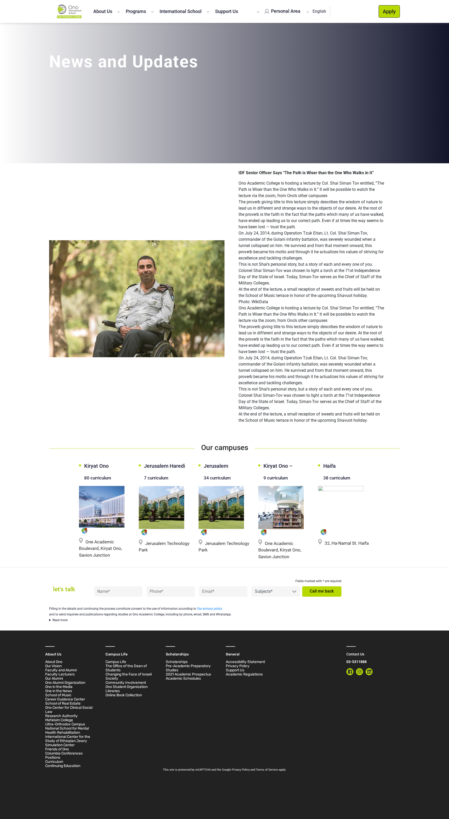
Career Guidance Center (65, 699)
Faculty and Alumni (61, 670)
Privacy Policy (237, 666)
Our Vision (53, 666)
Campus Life (115, 662)
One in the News (58, 691)
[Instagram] (359, 671)
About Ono (53, 662)
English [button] (319, 11)
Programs (136, 11)
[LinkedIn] (369, 671)
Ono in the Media (58, 687)
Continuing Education (62, 766)
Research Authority (61, 716)
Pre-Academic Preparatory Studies (188, 668)
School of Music (58, 695)
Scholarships (177, 662)
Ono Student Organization (126, 687)
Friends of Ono (57, 749)
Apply (389, 11)
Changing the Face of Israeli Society (128, 676)
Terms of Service (267, 769)
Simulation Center (60, 745)
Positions (52, 757)
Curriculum (54, 761)
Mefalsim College (59, 720)
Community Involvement (125, 682)
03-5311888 (356, 662)
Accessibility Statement (245, 662)
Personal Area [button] (285, 11)
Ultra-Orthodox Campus (65, 724)
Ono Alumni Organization (65, 682)
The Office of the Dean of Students (126, 668)
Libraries (112, 691)
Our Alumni (54, 678)
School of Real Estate (63, 703)
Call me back (322, 591)
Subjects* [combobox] (264, 591)
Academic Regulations (244, 674)
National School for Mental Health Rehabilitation (67, 730)
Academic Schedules (183, 678)
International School (181, 11)
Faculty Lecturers (60, 674)
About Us (102, 11)
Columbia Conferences (64, 753)
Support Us (226, 11)
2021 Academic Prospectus (188, 674)
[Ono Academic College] (69, 11)
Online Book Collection (123, 695)
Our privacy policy (209, 608)
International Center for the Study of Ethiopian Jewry (67, 738)
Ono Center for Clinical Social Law (69, 709)
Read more (60, 620)
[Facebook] (349, 671)
